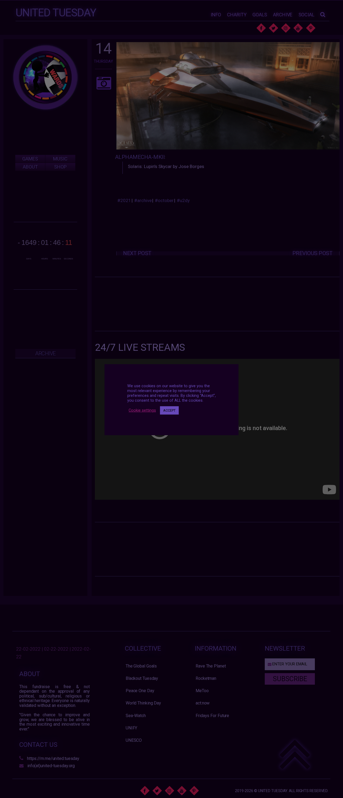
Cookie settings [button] (142, 410)
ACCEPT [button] (169, 410)
